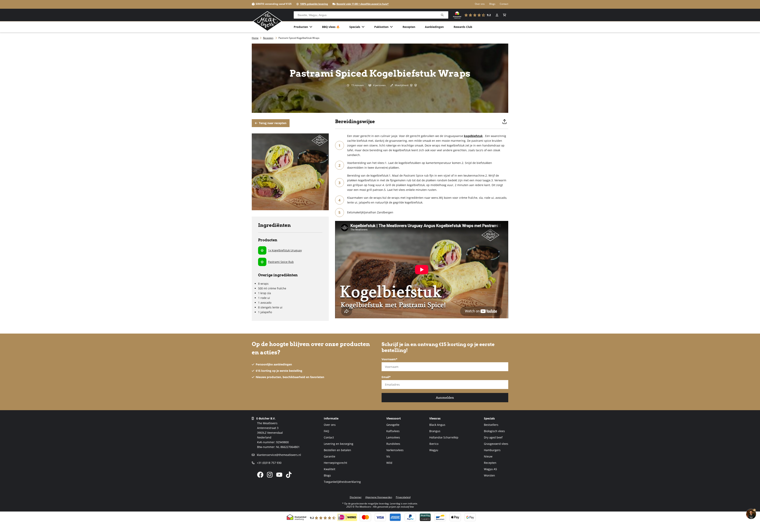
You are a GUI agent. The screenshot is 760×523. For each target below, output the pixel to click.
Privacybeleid (403, 497)
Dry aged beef (493, 437)
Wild (389, 463)
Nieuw (488, 456)
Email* (386, 377)
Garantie (329, 456)
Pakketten (381, 27)
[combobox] (371, 15)
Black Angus (437, 425)
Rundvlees (393, 444)
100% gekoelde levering (314, 4)
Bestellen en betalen (337, 450)
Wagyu (433, 450)
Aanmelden (445, 397)
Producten (301, 27)
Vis (388, 456)
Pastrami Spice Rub (281, 262)
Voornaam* (389, 359)
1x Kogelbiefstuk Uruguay (285, 250)
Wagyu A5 (490, 469)
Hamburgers (492, 450)
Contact (504, 4)
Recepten (409, 27)
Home (255, 38)
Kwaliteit (329, 469)
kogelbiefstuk (473, 136)
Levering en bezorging (338, 444)
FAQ (326, 431)
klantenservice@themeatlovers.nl (278, 455)
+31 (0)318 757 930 (268, 463)
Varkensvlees (395, 450)
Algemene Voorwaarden (378, 497)
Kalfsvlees (393, 431)
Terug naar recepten (272, 123)
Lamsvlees (393, 437)
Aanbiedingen (434, 27)
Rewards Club (463, 27)
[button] (504, 15)
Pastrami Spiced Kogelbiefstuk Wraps (298, 38)
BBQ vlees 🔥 (331, 27)
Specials (354, 27)
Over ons (480, 4)
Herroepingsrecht (335, 463)
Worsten (489, 475)
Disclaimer (356, 497)
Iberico (433, 444)
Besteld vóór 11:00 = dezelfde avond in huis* (362, 4)
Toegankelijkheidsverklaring (342, 482)
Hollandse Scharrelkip (443, 437)
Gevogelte (392, 425)
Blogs (492, 4)
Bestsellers (491, 425)
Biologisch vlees (494, 431)
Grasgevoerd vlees (496, 444)
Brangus (434, 431)
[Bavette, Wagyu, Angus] (442, 15)
